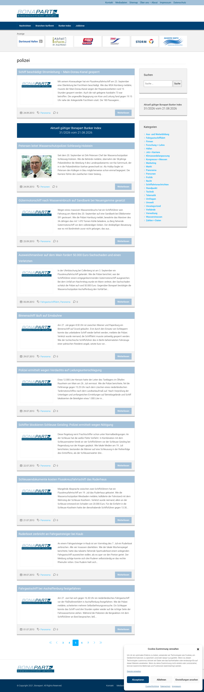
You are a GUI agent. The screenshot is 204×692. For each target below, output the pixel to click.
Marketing (151, 163)
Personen (45, 186)
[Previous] (50, 643)
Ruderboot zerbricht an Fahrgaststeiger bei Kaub (51, 534)
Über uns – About (149, 2)
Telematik (151, 195)
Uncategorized (153, 206)
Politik (149, 177)
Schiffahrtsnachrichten (157, 184)
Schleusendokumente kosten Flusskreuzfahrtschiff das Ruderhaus (62, 479)
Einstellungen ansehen (186, 679)
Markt (149, 166)
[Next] (94, 643)
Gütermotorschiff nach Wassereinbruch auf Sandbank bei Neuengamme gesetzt (72, 200)
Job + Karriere (153, 152)
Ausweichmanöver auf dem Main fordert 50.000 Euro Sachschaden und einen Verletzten (70, 258)
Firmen (149, 141)
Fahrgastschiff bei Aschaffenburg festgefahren (50, 588)
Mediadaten (121, 2)
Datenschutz (165, 686)
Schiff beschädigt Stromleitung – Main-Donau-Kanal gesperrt (59, 72)
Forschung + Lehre (155, 145)
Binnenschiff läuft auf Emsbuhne (40, 315)
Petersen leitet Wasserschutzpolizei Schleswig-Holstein (56, 146)
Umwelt (150, 202)
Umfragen (151, 199)
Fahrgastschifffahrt (49, 302)
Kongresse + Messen (156, 159)
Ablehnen (161, 679)
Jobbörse (80, 26)
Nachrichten (25, 26)
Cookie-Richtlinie (152, 686)
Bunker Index (65, 26)
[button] (198, 649)
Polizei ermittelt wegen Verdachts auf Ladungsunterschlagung (60, 370)
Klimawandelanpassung (158, 155)
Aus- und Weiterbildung (157, 134)
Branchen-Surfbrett (45, 26)
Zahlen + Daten (153, 220)
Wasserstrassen (154, 217)
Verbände (150, 209)
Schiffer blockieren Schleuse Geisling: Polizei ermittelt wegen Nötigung (66, 425)
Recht (149, 181)
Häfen (149, 148)
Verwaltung (151, 213)
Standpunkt (151, 188)
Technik (150, 191)
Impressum (176, 686)
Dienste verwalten (134, 671)
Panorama (45, 113)
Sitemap (133, 2)
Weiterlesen (123, 112)
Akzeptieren (138, 679)
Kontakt (109, 2)
